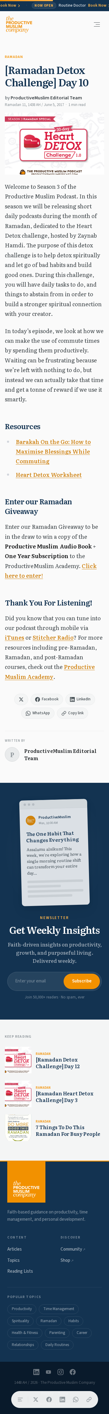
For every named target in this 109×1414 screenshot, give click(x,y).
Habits (73, 1321)
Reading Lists (20, 1271)
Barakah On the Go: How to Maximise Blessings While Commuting (53, 451)
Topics (13, 1260)
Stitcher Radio (53, 637)
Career (82, 1332)
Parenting (57, 1332)
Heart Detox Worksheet (49, 475)
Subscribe (81, 981)
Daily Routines (57, 1345)
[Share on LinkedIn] (62, 1399)
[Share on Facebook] (49, 1399)
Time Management (58, 1309)
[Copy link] (89, 1399)
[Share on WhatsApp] (75, 1399)
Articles (14, 1249)
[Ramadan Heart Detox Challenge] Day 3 (65, 1097)
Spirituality (20, 1321)
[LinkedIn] (36, 1372)
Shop (67, 1260)
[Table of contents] (20, 1399)
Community (73, 1249)
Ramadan (14, 56)
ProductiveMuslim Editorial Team (46, 98)
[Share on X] (35, 1399)
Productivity (22, 1309)
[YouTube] (48, 1372)
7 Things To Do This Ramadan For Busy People (68, 1130)
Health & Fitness (25, 1332)
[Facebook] (73, 1372)
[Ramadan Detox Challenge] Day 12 (58, 1063)
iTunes (14, 637)
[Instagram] (61, 1372)
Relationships (23, 1345)
